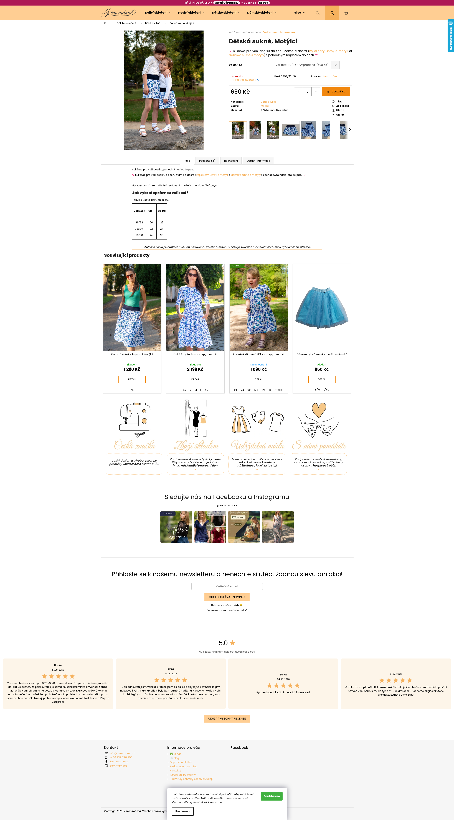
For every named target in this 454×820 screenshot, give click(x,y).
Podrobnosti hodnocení (278, 32)
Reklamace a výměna (183, 766)
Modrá (265, 106)
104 (256, 390)
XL (132, 390)
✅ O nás (175, 754)
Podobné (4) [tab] (207, 161)
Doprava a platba (181, 762)
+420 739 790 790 (121, 757)
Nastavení (183, 811)
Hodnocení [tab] (231, 161)
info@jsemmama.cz (122, 753)
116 (270, 390)
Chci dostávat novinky (227, 597)
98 (249, 390)
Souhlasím (271, 796)
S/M (317, 390)
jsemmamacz (118, 766)
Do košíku (338, 91)
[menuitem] (158, 13)
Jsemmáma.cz (119, 761)
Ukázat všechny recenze (227, 718)
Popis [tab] (187, 161)
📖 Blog (174, 758)
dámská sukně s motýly (246, 55)
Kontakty (175, 770)
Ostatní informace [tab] (258, 161)
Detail (132, 379)
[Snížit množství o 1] (298, 91)
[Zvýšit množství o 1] (315, 91)
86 (235, 390)
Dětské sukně (269, 102)
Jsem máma (330, 76)
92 (242, 390)
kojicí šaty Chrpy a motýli (328, 51)
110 (263, 390)
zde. (219, 802)
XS (184, 390)
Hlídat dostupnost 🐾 (246, 80)
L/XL (326, 390)
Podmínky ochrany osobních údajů (227, 610)
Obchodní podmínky (183, 774)
